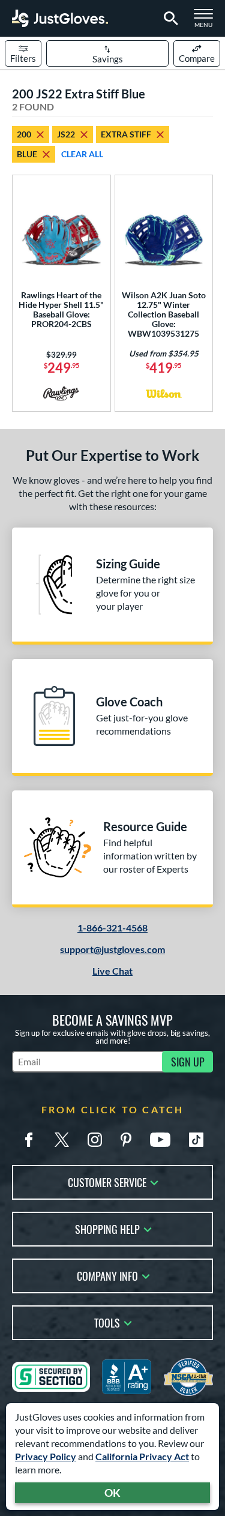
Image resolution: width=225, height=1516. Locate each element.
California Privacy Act (142, 1456)
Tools (107, 1322)
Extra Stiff (126, 134)
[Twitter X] (62, 1139)
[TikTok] (196, 1139)
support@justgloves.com (112, 949)
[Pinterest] (126, 1139)
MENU (207, 22)
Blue (27, 154)
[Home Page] (60, 18)
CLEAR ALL (82, 154)
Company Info (107, 1275)
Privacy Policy (45, 1456)
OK (112, 1492)
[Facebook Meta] (29, 1139)
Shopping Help (107, 1228)
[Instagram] (95, 1139)
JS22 (66, 134)
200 (24, 134)
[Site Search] (169, 18)
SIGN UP (188, 1061)
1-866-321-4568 (112, 927)
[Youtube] (160, 1139)
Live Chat (112, 970)
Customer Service (107, 1181)
